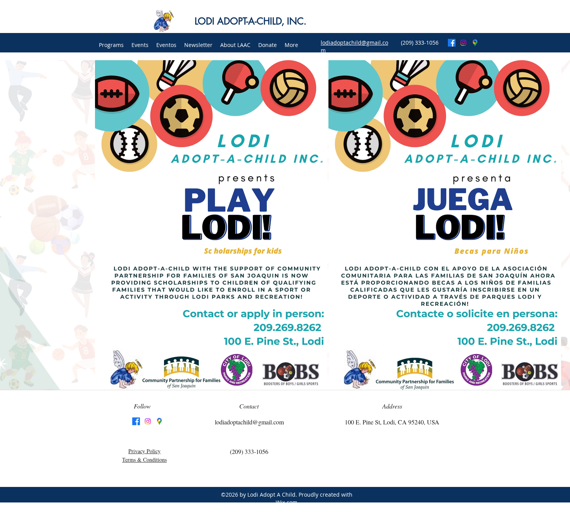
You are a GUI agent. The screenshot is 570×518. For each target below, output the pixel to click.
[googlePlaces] (475, 43)
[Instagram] (463, 43)
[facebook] (452, 43)
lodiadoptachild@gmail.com (249, 422)
